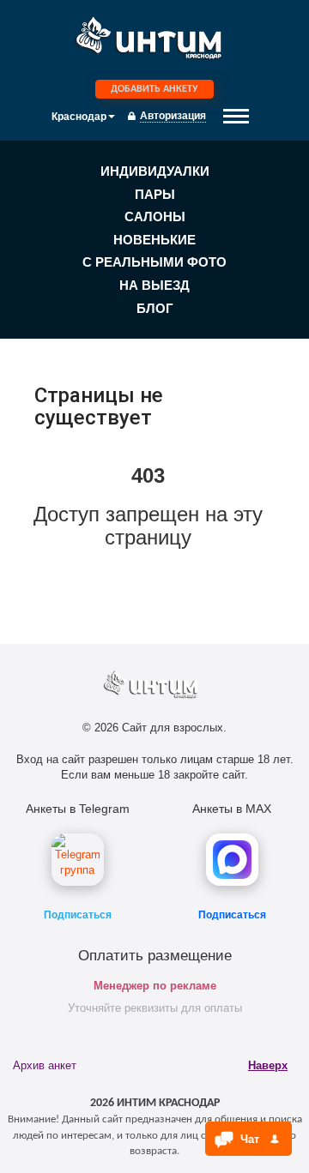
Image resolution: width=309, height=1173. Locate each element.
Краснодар (79, 116)
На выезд (154, 285)
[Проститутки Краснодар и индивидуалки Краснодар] (154, 42)
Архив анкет (44, 1065)
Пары (155, 194)
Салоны (154, 216)
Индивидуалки (154, 171)
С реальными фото (154, 262)
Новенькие (154, 239)
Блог (154, 308)
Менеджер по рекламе (155, 985)
